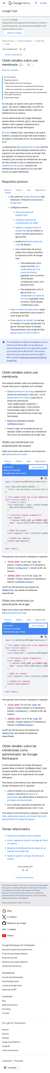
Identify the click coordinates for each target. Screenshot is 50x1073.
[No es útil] (24, 49)
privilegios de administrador (19, 800)
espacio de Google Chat (26, 320)
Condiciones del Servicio (12, 966)
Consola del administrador (12, 977)
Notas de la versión (9, 958)
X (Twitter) (6, 1009)
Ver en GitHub (38, 467)
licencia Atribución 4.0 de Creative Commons (30, 888)
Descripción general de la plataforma (17, 950)
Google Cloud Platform (11, 1042)
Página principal (8, 41)
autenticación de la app (23, 391)
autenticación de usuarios (13, 165)
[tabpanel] (25, 264)
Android (5, 1030)
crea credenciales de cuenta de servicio (32, 295)
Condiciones (7, 1061)
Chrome (5, 1034)
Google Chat (9, 11)
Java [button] (29, 190)
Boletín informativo (10, 1005)
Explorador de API (9, 990)
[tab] (8, 190)
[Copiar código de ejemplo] (46, 478)
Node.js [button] (7, 190)
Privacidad (18, 1061)
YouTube (5, 1013)
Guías (7, 44)
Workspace (28, 3)
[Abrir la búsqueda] (36, 3)
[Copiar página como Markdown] (28, 65)
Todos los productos (10, 1050)
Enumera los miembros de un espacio (24, 836)
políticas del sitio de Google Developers (17, 895)
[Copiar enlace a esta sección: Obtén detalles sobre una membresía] (20, 376)
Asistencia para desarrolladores (15, 962)
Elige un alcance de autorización (24, 309)
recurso (13, 132)
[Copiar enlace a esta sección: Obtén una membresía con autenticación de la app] (32, 604)
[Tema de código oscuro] (42, 478)
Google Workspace (24, 41)
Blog (4, 1001)
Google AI (6, 1046)
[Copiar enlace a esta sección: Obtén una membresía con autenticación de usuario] (33, 446)
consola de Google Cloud (12, 985)
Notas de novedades (10, 70)
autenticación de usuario (16, 454)
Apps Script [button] (40, 190)
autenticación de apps (30, 147)
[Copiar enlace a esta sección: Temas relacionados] (32, 829)
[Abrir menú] (4, 3)
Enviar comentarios (13, 54)
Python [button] (19, 190)
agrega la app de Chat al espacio (24, 333)
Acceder (43, 3)
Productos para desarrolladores (15, 954)
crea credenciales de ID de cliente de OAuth (30, 269)
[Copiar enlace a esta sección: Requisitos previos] (30, 181)
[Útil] (20, 49)
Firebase (5, 1038)
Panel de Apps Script (10, 981)
